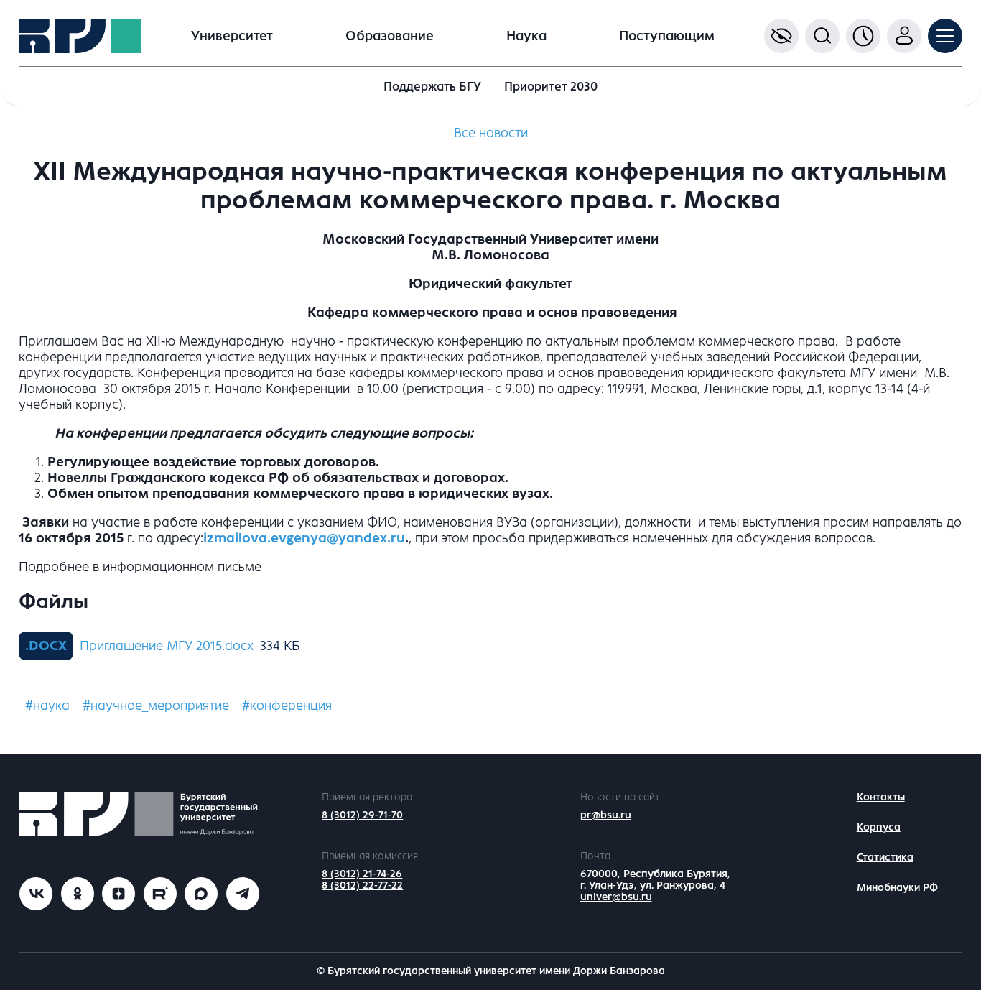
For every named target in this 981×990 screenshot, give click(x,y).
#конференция (287, 705)
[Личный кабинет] (904, 36)
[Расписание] (863, 36)
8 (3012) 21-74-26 (362, 874)
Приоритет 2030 (551, 86)
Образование (389, 36)
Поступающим (667, 36)
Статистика (885, 857)
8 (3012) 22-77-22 (362, 885)
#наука (47, 705)
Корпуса (879, 827)
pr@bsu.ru (605, 815)
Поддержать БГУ (432, 86)
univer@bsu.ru (616, 897)
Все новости (491, 133)
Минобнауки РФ (897, 887)
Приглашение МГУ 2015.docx (167, 646)
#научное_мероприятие (156, 705)
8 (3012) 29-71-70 (362, 815)
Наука (526, 36)
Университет (232, 36)
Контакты (881, 797)
